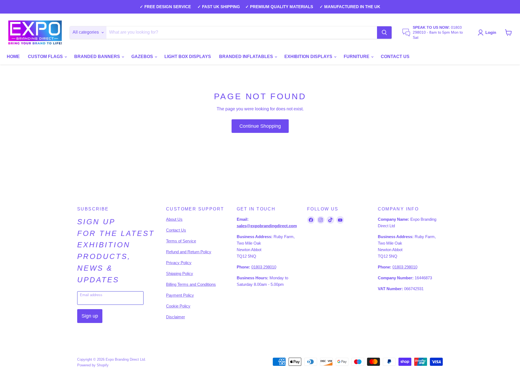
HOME (13, 56)
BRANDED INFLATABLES (246, 56)
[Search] (384, 32)
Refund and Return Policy (188, 251)
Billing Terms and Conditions (191, 284)
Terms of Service (181, 241)
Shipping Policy (179, 273)
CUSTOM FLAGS (46, 56)
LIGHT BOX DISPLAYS (187, 56)
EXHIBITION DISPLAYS (308, 56)
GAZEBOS (142, 56)
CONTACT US (395, 56)
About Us (174, 219)
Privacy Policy (178, 262)
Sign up (90, 316)
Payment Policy (180, 295)
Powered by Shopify (93, 365)
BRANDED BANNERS (97, 56)
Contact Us (176, 230)
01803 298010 (263, 267)
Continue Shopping (260, 126)
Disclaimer (175, 317)
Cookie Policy (178, 306)
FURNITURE (357, 56)
